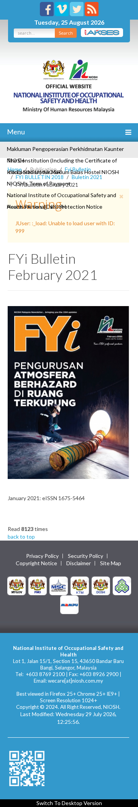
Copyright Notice (36, 563)
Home (15, 169)
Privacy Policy (42, 556)
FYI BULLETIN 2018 (40, 177)
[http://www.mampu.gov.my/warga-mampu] (69, 604)
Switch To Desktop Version (69, 803)
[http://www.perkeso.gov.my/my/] (122, 585)
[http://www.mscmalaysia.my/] (58, 585)
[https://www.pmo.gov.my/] (37, 585)
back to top (21, 536)
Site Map (110, 563)
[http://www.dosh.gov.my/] (101, 585)
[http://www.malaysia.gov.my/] (16, 585)
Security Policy (85, 556)
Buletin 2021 (87, 177)
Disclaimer (78, 563)
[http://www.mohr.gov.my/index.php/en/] (80, 585)
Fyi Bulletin (78, 169)
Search (66, 33)
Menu (15, 131)
